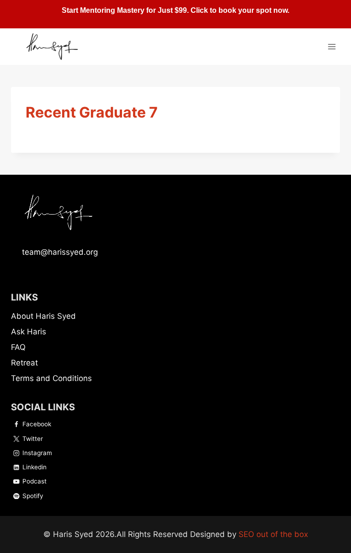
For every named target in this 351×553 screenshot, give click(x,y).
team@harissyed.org (60, 252)
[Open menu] (331, 46)
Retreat (24, 362)
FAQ (18, 347)
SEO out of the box (273, 534)
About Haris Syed (43, 316)
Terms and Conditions (51, 378)
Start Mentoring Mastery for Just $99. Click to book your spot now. (175, 10)
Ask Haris (28, 331)
